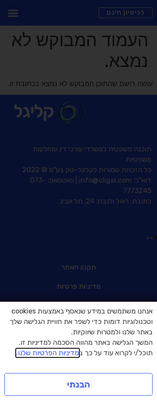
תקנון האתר (78, 267)
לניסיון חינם (125, 13)
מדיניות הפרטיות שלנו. (47, 353)
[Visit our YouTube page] (147, 237)
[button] (12, 12)
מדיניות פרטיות (79, 286)
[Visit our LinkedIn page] (149, 237)
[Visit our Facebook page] (152, 237)
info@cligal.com (105, 180)
